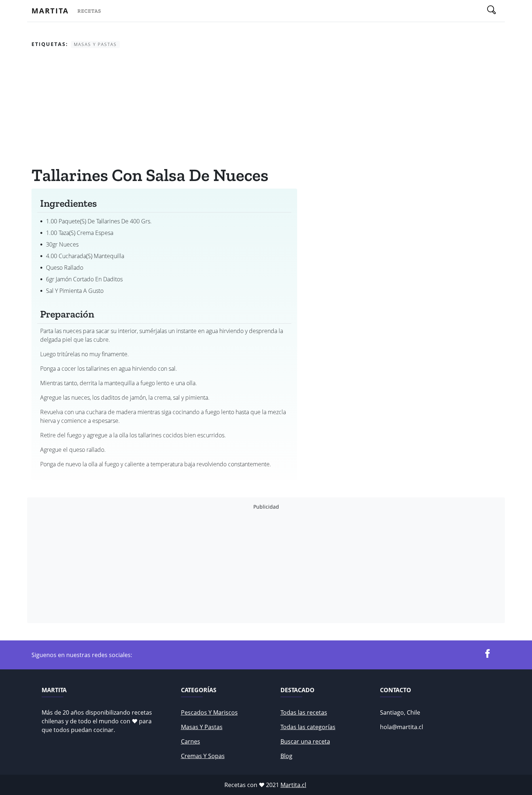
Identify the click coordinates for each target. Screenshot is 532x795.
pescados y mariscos (209, 712)
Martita (50, 11)
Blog (286, 756)
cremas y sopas (203, 756)
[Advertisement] (164, 108)
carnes (190, 741)
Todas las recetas (303, 712)
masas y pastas (202, 727)
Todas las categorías (307, 727)
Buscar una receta (305, 741)
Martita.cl (293, 785)
